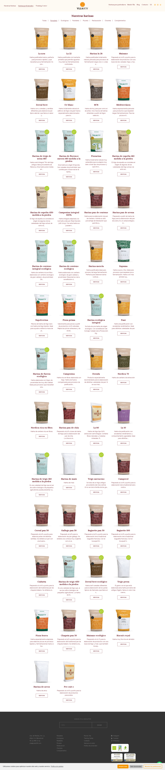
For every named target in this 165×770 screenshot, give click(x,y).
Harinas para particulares (117, 5)
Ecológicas (65, 21)
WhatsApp (116, 741)
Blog (138, 5)
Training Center (41, 6)
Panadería (53, 21)
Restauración (96, 21)
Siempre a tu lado (89, 743)
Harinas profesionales (25, 6)
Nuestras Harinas (10, 6)
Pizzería (85, 21)
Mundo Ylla (131, 5)
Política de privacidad (90, 745)
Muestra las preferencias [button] (153, 766)
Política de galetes (57, 766)
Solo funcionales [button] (136, 766)
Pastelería (75, 21)
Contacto (145, 5)
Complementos (120, 21)
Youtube (115, 738)
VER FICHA (42, 69)
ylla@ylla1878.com (35, 743)
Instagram (116, 736)
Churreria (108, 21)
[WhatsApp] (159, 4)
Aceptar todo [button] (123, 766)
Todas (44, 21)
